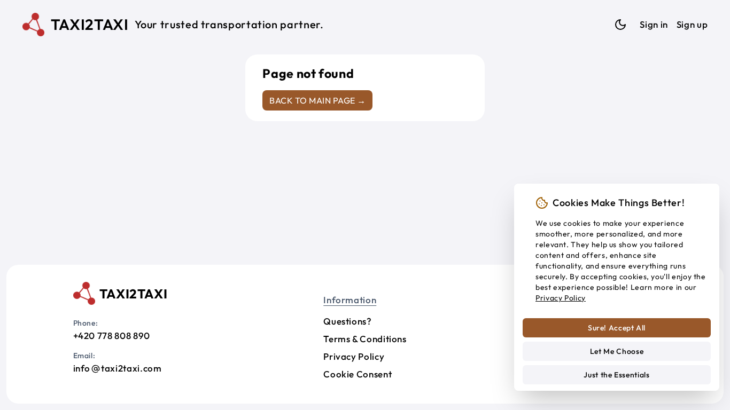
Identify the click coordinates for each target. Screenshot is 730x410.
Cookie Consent (357, 374)
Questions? (347, 321)
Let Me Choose (616, 351)
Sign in (653, 24)
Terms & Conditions (365, 338)
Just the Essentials (616, 375)
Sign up (692, 24)
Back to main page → (317, 100)
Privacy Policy (353, 356)
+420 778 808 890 (111, 335)
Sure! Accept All (617, 328)
